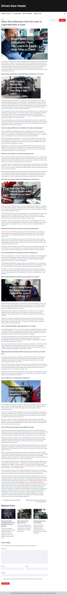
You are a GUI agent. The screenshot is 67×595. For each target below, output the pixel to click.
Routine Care (17, 13)
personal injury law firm (20, 330)
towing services (23, 480)
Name (3, 566)
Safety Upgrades (27, 13)
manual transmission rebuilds (21, 421)
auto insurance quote (11, 233)
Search (62, 20)
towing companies (37, 480)
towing (3, 466)
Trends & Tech (37, 13)
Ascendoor (40, 593)
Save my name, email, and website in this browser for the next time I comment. (22, 579)
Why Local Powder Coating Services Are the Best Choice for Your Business (8, 523)
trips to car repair (35, 140)
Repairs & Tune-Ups (6, 13)
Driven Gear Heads (13, 5)
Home (2, 19)
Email (27, 566)
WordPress (53, 593)
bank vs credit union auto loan (34, 67)
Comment (4, 548)
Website (3, 572)
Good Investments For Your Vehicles (40, 521)
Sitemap (27, 593)
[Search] (65, 14)
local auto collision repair (21, 466)
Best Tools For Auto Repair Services (22, 521)
